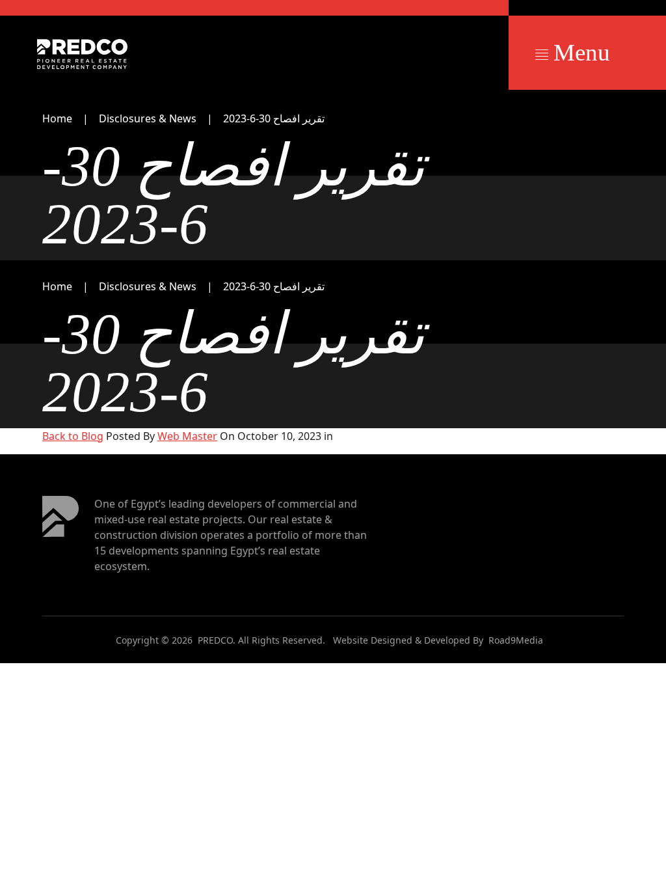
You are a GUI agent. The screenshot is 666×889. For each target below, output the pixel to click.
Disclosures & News (147, 118)
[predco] (82, 54)
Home (57, 118)
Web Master (187, 436)
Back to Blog (72, 436)
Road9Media (515, 640)
